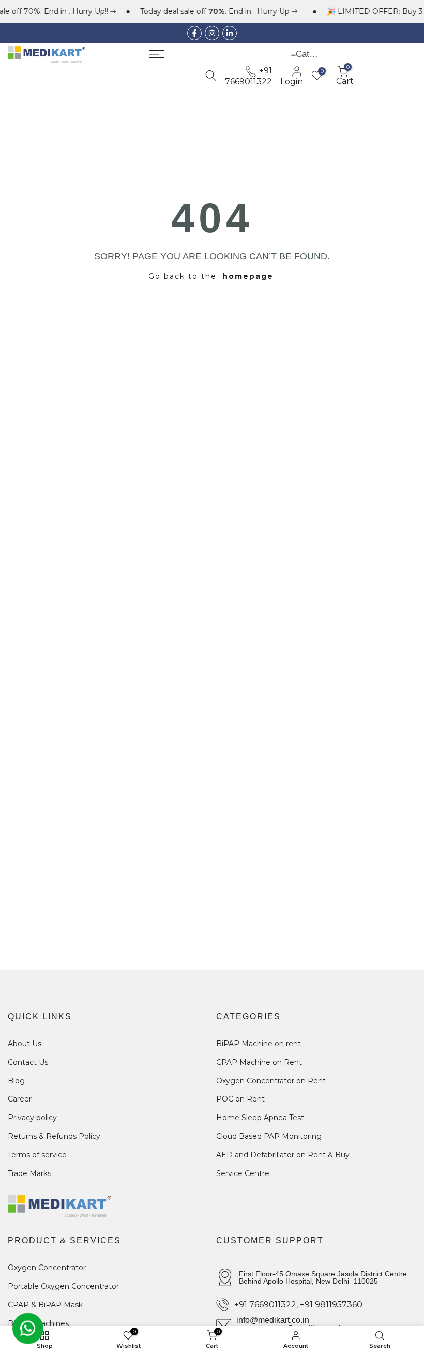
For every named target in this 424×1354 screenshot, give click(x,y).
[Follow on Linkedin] (229, 33)
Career (20, 1099)
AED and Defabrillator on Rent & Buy (283, 1154)
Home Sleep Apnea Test (260, 1117)
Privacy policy (32, 1117)
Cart (345, 75)
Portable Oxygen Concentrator (63, 1286)
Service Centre (242, 1173)
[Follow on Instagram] (212, 33)
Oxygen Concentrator (47, 1267)
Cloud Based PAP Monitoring (269, 1136)
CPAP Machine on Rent (259, 1062)
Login (291, 81)
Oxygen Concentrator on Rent (271, 1080)
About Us (24, 1043)
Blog (16, 1080)
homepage (248, 276)
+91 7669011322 (248, 76)
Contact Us (28, 1062)
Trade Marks (29, 1173)
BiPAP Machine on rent (258, 1043)
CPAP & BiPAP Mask (45, 1305)
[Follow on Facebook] (194, 33)
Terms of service (37, 1154)
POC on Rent (240, 1099)
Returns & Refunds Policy (54, 1136)
